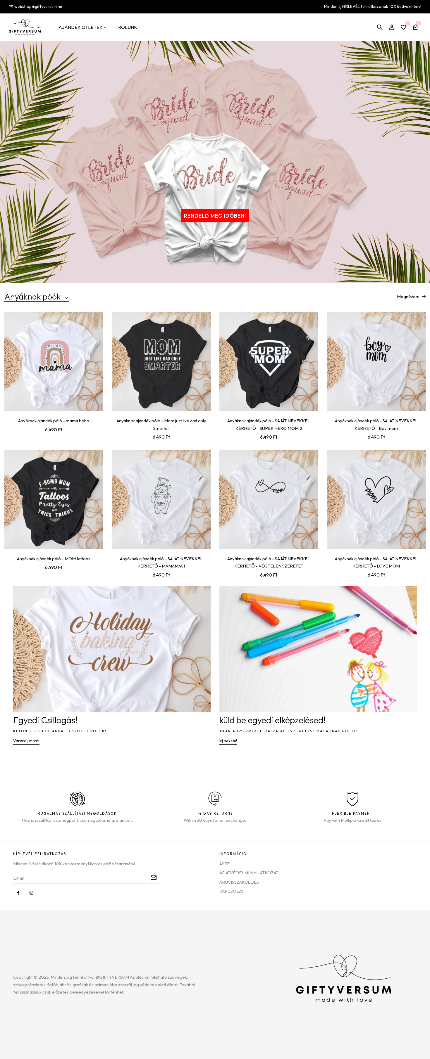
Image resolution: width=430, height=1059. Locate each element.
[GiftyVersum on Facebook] (18, 893)
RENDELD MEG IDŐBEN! (215, 215)
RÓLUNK (127, 27)
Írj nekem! (228, 740)
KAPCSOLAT (231, 891)
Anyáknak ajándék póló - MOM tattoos (53, 558)
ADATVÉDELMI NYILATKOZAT (248, 872)
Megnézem (408, 296)
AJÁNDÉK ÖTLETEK (81, 27)
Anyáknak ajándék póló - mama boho (53, 420)
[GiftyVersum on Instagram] (31, 893)
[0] (403, 28)
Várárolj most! (26, 740)
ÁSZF (224, 863)
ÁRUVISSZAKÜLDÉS (239, 882)
